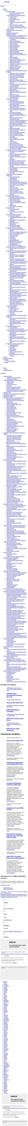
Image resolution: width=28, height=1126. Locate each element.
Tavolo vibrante (13, 327)
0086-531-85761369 (8, 889)
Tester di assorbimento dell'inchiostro (18, 232)
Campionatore (13, 307)
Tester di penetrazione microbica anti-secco (17, 621)
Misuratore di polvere (15, 62)
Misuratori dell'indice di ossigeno (17, 129)
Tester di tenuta (13, 89)
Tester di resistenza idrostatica (17, 146)
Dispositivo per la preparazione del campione (14, 393)
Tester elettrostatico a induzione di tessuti (16, 463)
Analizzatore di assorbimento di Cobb (18, 63)
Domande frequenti (8, 358)
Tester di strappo (13, 43)
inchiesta (9, 755)
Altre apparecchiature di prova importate (16, 681)
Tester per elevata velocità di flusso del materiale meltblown (18, 266)
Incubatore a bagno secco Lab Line (9, 894)
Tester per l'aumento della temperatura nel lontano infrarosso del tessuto (18, 121)
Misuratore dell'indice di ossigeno (17, 198)
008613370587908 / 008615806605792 (13, 931)
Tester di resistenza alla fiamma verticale (16, 494)
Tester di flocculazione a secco (17, 101)
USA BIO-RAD (13, 346)
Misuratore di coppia (14, 94)
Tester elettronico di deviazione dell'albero (16, 533)
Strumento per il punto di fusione (17, 220)
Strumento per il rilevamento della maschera (17, 250)
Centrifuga (12, 210)
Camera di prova (13, 16)
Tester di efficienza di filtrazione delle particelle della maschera (18, 293)
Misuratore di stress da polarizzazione (18, 183)
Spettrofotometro (13, 244)
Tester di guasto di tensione (16, 206)
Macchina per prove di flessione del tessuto (17, 484)
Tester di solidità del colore (16, 133)
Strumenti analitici (11, 11)
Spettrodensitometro (14, 240)
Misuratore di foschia (14, 90)
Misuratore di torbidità (15, 225)
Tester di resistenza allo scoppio (17, 42)
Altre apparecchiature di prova (14, 326)
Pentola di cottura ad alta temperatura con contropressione (18, 84)
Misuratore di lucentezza (15, 242)
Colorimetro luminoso (15, 215)
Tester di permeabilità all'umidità (17, 132)
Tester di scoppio (14, 187)
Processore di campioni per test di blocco (16, 622)
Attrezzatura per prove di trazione (17, 73)
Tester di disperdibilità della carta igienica (16, 654)
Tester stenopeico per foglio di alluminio (16, 540)
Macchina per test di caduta (16, 53)
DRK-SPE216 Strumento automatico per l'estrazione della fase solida (15, 835)
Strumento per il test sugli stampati (15, 228)
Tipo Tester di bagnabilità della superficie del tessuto (17, 103)
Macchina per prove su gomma (17, 163)
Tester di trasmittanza (14, 209)
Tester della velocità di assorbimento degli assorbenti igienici (18, 321)
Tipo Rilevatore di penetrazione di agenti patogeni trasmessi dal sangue (18, 300)
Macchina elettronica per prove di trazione (16, 509)
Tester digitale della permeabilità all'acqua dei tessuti (17, 106)
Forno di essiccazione (15, 19)
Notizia (5, 357)
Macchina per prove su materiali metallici (16, 246)
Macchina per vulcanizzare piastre (18, 160)
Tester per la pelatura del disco (17, 76)
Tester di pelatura (14, 49)
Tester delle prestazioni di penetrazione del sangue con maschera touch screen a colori (17, 303)
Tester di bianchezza (14, 58)
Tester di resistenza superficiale (17, 171)
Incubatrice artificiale (5, 895)
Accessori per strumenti (15, 226)
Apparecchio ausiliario (12, 306)
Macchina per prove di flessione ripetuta (16, 590)
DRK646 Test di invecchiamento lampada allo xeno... (14, 695)
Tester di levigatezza (14, 45)
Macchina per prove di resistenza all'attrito (16, 572)
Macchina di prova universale (16, 197)
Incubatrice (12, 20)
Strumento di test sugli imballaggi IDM (16, 669)
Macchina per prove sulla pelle (17, 328)
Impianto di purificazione (12, 33)
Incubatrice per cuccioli (11, 897)
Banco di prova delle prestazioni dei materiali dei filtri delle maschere (18, 273)
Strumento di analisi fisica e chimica (18, 27)
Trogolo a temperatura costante (17, 26)
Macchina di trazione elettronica (17, 37)
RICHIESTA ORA (5, 885)
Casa (5, 8)
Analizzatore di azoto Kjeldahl (17, 12)
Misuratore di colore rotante (16, 241)
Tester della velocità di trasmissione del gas (17, 454)
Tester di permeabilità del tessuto (17, 108)
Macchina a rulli (13, 236)
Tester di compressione (15, 41)
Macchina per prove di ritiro (16, 144)
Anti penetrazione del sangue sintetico (18, 261)
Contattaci (6, 362)
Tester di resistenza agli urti (16, 191)
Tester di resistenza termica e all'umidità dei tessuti (16, 118)
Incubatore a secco (22, 894)
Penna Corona (13, 349)
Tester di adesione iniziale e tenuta (18, 88)
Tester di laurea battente (15, 61)
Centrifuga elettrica (14, 69)
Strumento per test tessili (12, 98)
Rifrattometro (13, 224)
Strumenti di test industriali (13, 195)
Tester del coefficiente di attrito (17, 50)
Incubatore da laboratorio (17, 895)
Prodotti (5, 10)
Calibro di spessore (14, 65)
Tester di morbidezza (14, 51)
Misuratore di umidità (15, 68)
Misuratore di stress (14, 222)
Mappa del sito (7, 893)
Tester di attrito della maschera (17, 280)
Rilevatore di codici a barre (16, 245)
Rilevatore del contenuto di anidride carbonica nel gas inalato (18, 296)
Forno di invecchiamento (15, 201)
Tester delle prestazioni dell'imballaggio (15, 177)
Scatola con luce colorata (15, 66)
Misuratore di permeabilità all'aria (17, 59)
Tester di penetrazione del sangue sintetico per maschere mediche (17, 259)
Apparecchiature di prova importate (15, 343)
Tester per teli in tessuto (15, 112)
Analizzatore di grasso (15, 14)
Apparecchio (13, 314)
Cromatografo (13, 18)
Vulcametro (12, 159)
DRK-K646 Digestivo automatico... (13, 710)
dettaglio (13, 755)
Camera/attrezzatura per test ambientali (16, 15)
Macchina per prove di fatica (16, 80)
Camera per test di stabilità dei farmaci (15, 556)
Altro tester (12, 172)
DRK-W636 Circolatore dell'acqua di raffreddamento (15, 857)
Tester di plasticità (14, 170)
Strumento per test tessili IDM (17, 337)
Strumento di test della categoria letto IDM (17, 668)
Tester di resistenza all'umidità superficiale (16, 492)
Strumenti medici (11, 207)
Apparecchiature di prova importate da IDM (17, 330)
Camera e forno (10, 29)
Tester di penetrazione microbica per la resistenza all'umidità (18, 282)
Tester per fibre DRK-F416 (15, 702)
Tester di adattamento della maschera (18, 268)
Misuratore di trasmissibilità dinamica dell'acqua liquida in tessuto (18, 123)
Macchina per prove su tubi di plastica (18, 167)
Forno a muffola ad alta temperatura (18, 154)
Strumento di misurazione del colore (18, 147)
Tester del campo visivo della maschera (16, 615)
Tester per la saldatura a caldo (16, 189)
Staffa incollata (13, 310)
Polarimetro (12, 221)
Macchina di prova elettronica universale (16, 505)
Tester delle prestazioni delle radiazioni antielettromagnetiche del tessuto (18, 115)
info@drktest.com (8, 887)
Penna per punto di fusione (16, 351)
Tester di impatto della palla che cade (18, 182)
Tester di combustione (15, 155)
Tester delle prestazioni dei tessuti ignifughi (17, 592)
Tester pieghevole (14, 47)
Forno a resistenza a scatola (16, 24)
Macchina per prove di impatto (17, 77)
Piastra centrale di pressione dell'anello (16, 644)
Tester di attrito (13, 141)
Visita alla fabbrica (11, 361)
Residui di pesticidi (11, 34)
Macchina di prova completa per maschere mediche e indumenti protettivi (17, 256)
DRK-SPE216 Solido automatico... (13, 729)
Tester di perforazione (15, 46)
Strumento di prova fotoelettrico (14, 214)
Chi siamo (6, 359)
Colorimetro (12, 237)
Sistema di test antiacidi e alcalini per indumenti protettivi (18, 290)
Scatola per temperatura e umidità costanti (16, 389)
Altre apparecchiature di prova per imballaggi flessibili (18, 96)
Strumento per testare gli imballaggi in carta (17, 35)
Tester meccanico (14, 100)
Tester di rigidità (13, 57)
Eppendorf (12, 347)
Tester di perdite (13, 298)
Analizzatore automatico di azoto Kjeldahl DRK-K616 (15, 763)
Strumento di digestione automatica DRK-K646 (14, 783)
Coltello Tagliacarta (14, 308)
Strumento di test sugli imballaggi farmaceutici (14, 525)
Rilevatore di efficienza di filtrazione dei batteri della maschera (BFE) (18, 275)
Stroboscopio (13, 205)
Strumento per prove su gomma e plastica (16, 150)
